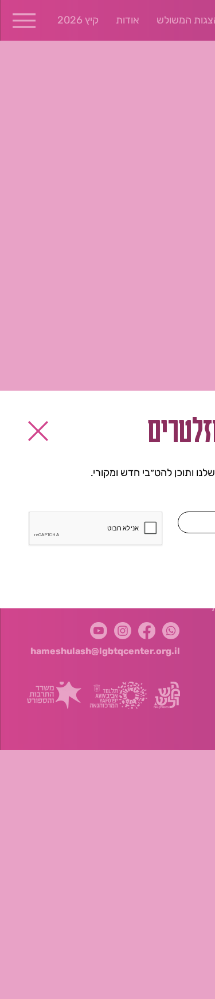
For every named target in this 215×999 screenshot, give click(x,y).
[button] (38, 431)
